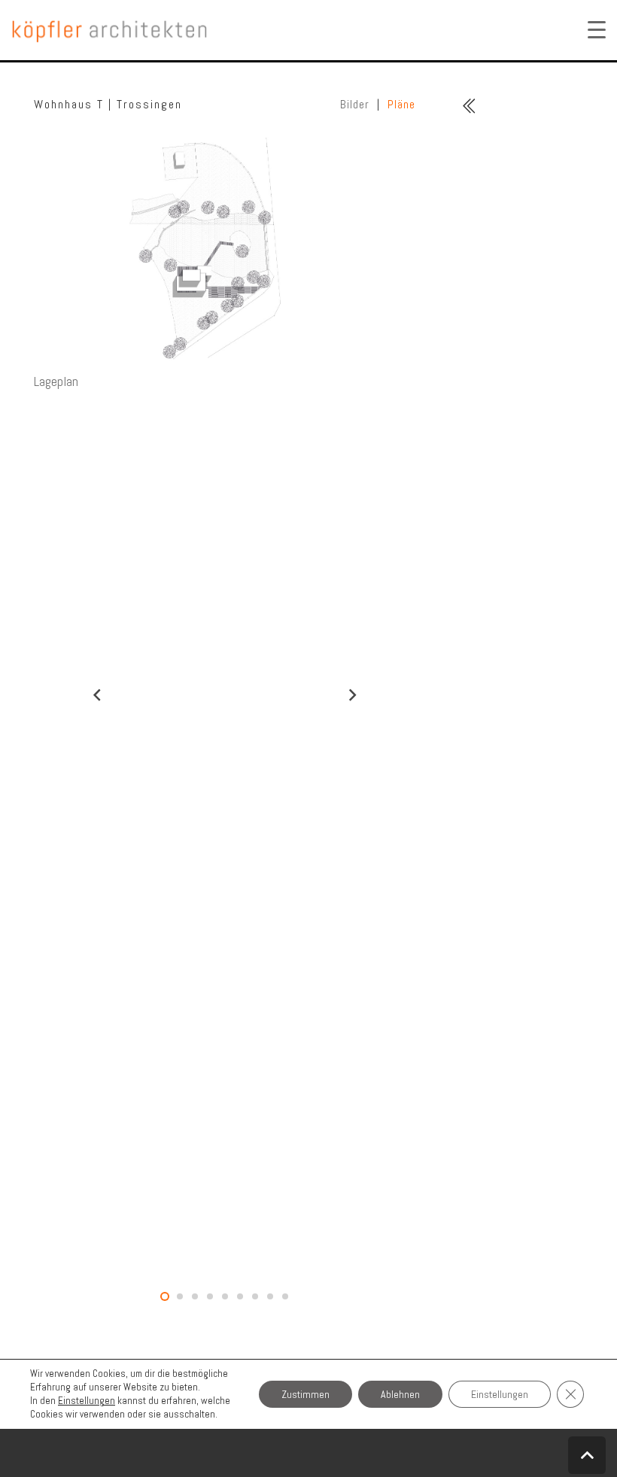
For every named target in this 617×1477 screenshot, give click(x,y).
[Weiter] (352, 695)
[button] (587, 1455)
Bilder (354, 104)
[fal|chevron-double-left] (469, 106)
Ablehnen (400, 1394)
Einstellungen (86, 1400)
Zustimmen (305, 1394)
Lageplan (56, 381)
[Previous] (97, 695)
